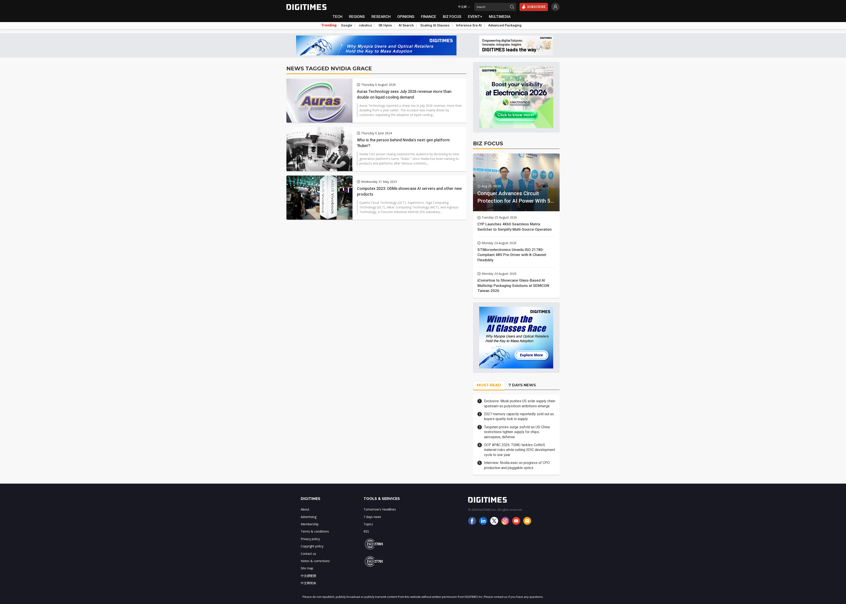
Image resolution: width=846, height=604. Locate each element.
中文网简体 (308, 583)
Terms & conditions (315, 531)
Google (346, 25)
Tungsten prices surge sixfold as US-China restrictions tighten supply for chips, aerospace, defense (517, 432)
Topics (368, 524)
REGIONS (357, 16)
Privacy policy (310, 539)
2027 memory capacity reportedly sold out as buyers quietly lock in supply (519, 416)
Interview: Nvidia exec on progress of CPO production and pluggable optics (517, 465)
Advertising (308, 517)
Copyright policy (312, 546)
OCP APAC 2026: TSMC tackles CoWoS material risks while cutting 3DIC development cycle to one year (519, 450)
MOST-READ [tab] (489, 385)
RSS (366, 531)
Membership (310, 524)
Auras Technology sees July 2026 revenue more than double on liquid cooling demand (404, 94)
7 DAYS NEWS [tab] (522, 385)
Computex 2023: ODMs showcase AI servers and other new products (409, 191)
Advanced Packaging (504, 25)
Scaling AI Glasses (434, 25)
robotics (365, 25)
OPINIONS (405, 16)
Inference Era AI (469, 25)
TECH (337, 16)
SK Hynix (385, 25)
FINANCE (428, 16)
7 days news (372, 517)
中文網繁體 (308, 576)
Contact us (308, 554)
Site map (307, 568)
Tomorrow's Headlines (380, 509)
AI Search (406, 25)
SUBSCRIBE (536, 7)
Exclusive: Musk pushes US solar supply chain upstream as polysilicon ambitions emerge (519, 403)
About (305, 509)
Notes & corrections (315, 561)
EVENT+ (475, 16)
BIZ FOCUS (452, 16)
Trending (329, 25)
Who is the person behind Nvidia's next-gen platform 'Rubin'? (403, 143)
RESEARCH (381, 16)
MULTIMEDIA (499, 16)
